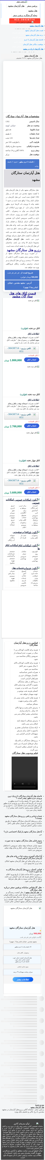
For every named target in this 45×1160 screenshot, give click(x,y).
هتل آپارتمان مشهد (16, 6)
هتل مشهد (32, 11)
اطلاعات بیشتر (23, 979)
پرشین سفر (32, 6)
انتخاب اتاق (31, 360)
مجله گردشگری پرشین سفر (25, 15)
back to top (39, 1105)
